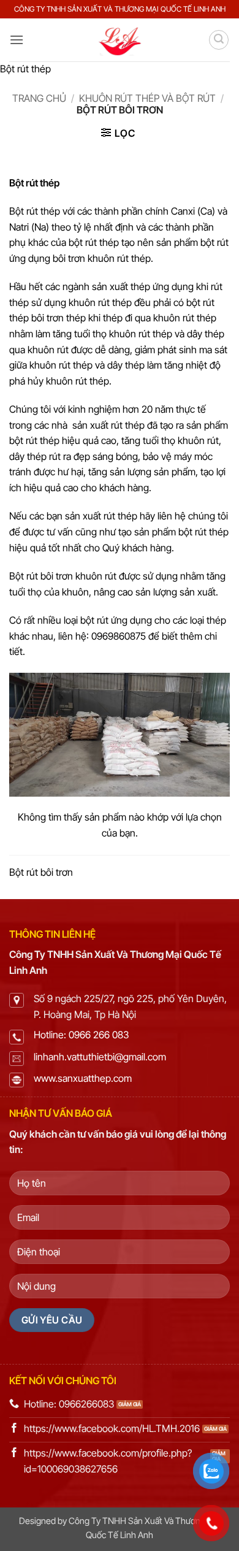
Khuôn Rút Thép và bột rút (147, 98)
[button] (16, 40)
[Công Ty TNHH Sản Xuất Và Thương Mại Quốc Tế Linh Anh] (119, 39)
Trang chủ (39, 98)
